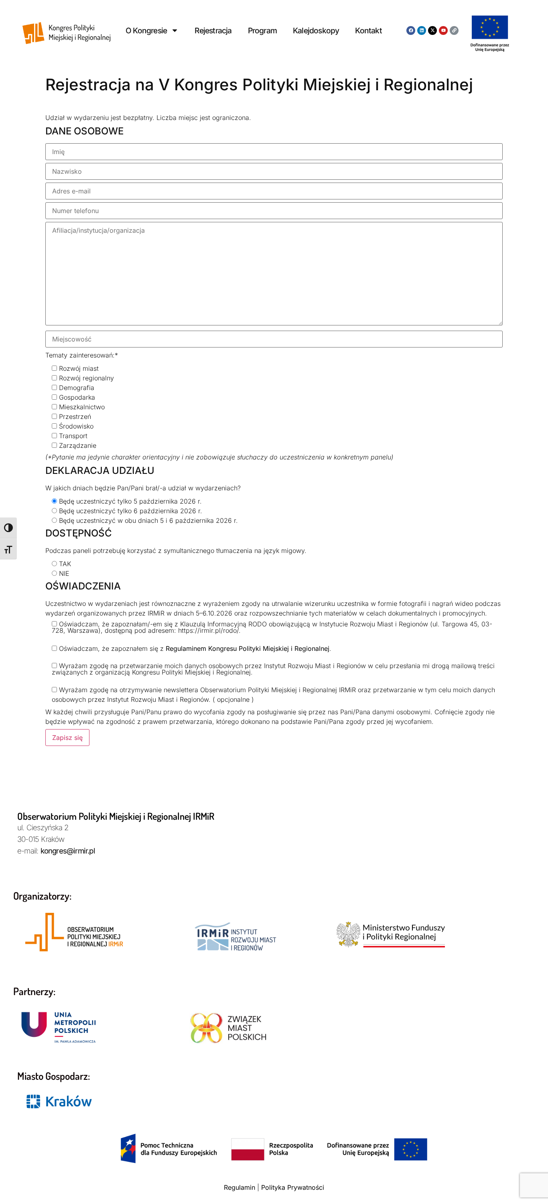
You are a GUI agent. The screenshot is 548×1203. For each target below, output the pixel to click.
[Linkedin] (421, 30)
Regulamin (239, 1187)
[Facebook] (410, 30)
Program (262, 30)
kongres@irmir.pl (68, 851)
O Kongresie (146, 30)
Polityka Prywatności (292, 1187)
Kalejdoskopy (316, 30)
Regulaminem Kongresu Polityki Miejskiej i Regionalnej (247, 648)
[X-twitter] (432, 30)
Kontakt (368, 30)
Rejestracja (213, 30)
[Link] (454, 30)
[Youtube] (443, 30)
